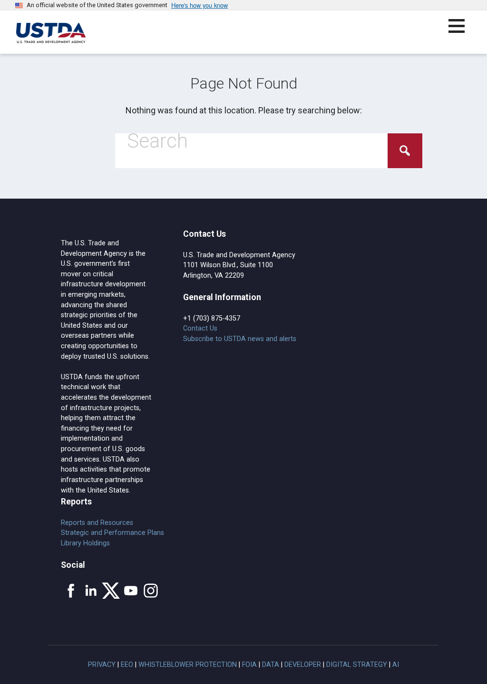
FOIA (249, 665)
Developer (302, 665)
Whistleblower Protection (187, 665)
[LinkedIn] (91, 591)
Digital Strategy (356, 665)
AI (395, 665)
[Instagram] (151, 591)
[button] (462, 32)
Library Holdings (85, 543)
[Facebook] (71, 591)
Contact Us (200, 328)
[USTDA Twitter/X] (111, 591)
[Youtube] (131, 591)
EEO (127, 665)
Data (270, 665)
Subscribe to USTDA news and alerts (239, 339)
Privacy (102, 665)
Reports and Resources (97, 523)
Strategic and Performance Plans (112, 533)
